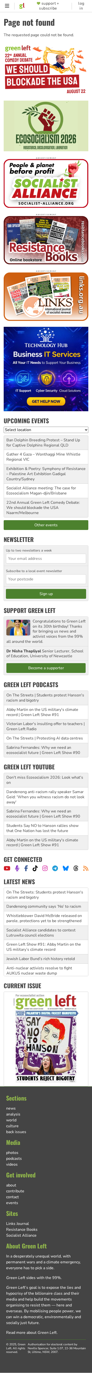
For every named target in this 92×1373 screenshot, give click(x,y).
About (11, 1185)
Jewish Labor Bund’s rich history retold (40, 959)
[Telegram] (55, 868)
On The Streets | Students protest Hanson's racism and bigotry (45, 697)
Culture (12, 1126)
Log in (81, 6)
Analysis (13, 1114)
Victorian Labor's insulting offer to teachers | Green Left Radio (45, 726)
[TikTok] (35, 868)
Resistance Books (22, 1229)
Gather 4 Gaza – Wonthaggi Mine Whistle (43, 454)
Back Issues (16, 1132)
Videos (12, 1164)
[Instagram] (45, 868)
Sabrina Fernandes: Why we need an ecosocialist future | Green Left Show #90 (43, 750)
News (11, 1108)
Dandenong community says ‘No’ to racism (43, 906)
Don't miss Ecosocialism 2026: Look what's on (44, 780)
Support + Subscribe (49, 6)
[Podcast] (17, 868)
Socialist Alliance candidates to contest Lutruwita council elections (41, 932)
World (11, 1120)
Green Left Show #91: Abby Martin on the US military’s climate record (43, 947)
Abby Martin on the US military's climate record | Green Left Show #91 (42, 712)
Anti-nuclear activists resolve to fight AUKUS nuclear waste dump (39, 970)
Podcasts (14, 1158)
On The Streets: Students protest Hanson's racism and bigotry (44, 895)
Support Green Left (29, 610)
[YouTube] (7, 868)
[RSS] (85, 868)
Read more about (31, 1332)
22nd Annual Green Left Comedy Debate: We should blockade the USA (43, 505)
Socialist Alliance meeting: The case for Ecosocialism (41, 490)
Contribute (15, 1191)
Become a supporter (46, 668)
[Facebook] (26, 868)
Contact (12, 1197)
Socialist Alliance (21, 1235)
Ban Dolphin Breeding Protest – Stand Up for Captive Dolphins (43, 442)
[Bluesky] (66, 868)
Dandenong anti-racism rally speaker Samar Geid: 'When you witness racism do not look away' (45, 797)
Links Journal (17, 1223)
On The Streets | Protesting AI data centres (44, 738)
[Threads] (76, 868)
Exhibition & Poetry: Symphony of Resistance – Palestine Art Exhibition (46, 471)
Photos (12, 1152)
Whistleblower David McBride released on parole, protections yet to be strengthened (44, 918)
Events (12, 1203)
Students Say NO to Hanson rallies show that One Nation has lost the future (42, 828)
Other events (46, 525)
